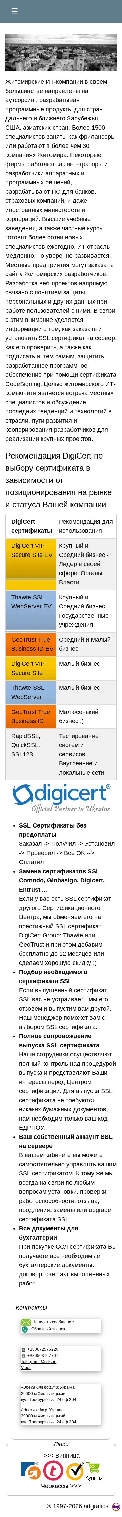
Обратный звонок (48, 1329)
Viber (26, 1367)
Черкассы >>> (61, 1486)
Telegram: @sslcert (38, 1361)
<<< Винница (61, 1455)
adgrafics (96, 1506)
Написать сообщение (53, 1322)
